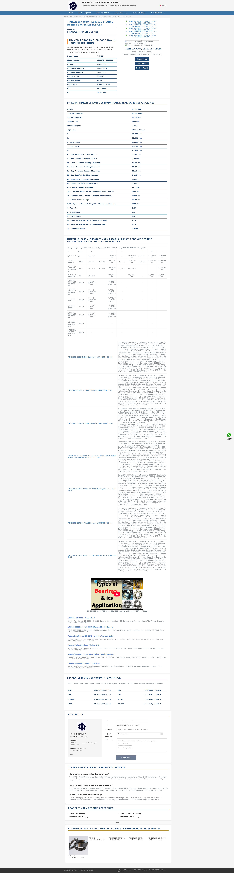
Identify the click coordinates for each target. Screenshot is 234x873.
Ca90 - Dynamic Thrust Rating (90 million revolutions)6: (91, 204)
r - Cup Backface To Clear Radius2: (82, 159)
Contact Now (142, 59)
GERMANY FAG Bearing (159, 13)
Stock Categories (84, 13)
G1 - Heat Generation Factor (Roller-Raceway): (87, 220)
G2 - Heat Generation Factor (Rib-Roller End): (86, 224)
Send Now (126, 758)
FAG (119, 695)
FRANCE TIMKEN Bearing (141, 13)
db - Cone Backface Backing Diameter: (83, 167)
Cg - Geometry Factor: (76, 228)
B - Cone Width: (73, 142)
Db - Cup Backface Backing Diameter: (83, 175)
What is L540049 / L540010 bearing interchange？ (142, 54)
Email (108, 721)
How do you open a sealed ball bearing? (91, 785)
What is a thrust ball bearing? (85, 795)
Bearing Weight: (74, 80)
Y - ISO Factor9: (74, 216)
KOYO (120, 699)
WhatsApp (142, 63)
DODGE (121, 704)
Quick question (108, 735)
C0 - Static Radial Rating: (78, 200)
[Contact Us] (229, 436)
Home (71, 13)
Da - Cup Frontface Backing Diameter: (83, 171)
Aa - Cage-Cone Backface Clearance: (82, 183)
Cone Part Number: (75, 68)
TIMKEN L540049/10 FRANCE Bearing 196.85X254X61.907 (90, 523)
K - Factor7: (72, 208)
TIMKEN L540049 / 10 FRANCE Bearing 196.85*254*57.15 (90, 390)
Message (109, 740)
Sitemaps (90, 870)
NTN (69, 695)
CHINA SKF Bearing (121, 13)
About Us (67, 870)
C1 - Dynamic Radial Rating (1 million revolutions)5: (89, 196)
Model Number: (73, 60)
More (117, 822)
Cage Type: (72, 84)
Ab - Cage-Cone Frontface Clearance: (83, 179)
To (107, 725)
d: (68, 88)
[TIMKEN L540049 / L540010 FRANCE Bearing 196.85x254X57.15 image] (142, 22)
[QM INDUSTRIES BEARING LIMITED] (72, 5)
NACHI (70, 704)
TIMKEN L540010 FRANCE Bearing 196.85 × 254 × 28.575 (90, 357)
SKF (119, 690)
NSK (69, 690)
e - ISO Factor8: (74, 212)
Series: (70, 64)
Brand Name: (73, 56)
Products (72, 16)
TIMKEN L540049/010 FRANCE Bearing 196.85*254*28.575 (90, 423)
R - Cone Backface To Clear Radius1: (82, 154)
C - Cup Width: (73, 146)
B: (68, 150)
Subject (109, 730)
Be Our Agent (142, 68)
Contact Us (75, 870)
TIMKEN (71, 699)
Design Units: (73, 76)
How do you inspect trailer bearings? (89, 774)
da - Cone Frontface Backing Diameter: (84, 163)
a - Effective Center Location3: (80, 187)
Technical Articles (102, 13)
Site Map (83, 870)
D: (68, 92)
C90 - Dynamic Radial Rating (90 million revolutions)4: (90, 191)
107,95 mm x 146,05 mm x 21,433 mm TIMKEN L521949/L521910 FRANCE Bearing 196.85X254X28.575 (92, 456)
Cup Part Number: (75, 72)
